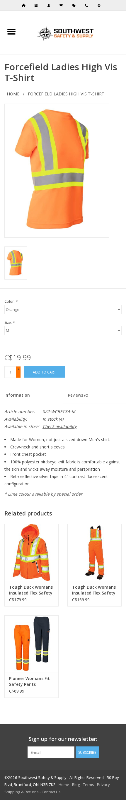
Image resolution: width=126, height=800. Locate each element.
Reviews (78, 395)
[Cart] (63, 5)
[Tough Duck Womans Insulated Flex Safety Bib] (94, 552)
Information (17, 395)
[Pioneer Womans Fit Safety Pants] (31, 643)
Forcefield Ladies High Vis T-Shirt (66, 94)
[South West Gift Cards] (37, 5)
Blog (76, 784)
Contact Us (51, 791)
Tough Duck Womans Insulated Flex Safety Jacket (31, 590)
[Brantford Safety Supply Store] (74, 32)
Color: (11, 301)
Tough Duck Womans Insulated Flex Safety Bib (94, 590)
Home (13, 94)
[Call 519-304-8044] (88, 5)
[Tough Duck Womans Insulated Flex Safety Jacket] (31, 552)
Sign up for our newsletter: (63, 739)
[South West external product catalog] (75, 5)
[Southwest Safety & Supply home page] (25, 5)
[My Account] (50, 5)
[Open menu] (11, 31)
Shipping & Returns (21, 791)
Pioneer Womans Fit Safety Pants (29, 681)
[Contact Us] (100, 5)
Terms (88, 784)
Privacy (103, 784)
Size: (9, 322)
